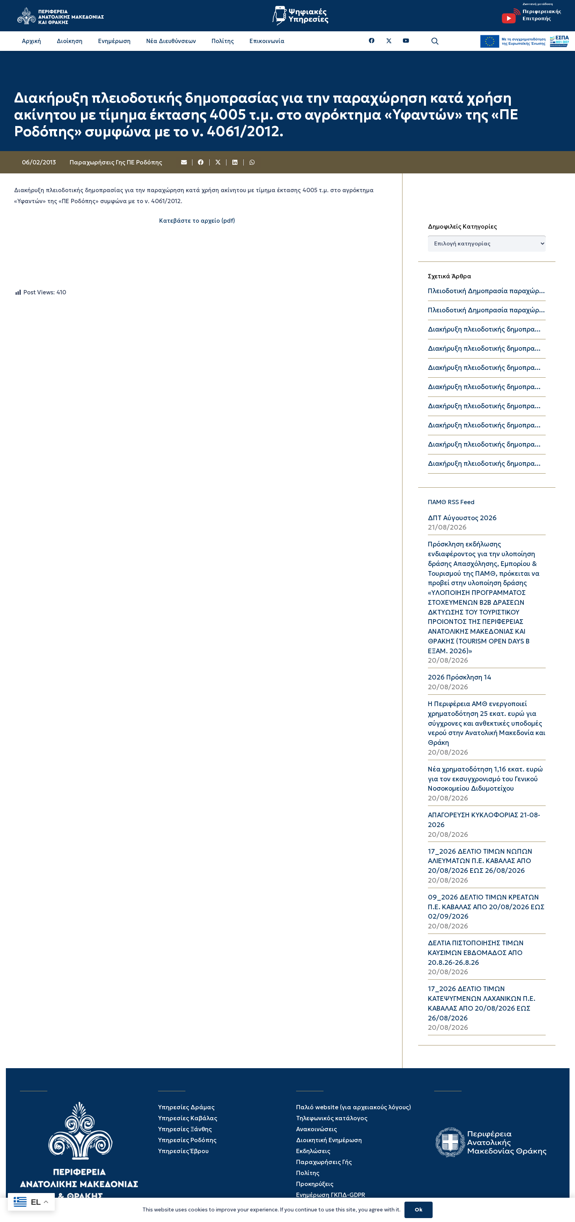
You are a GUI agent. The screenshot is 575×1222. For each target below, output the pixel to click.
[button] (435, 41)
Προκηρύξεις (314, 1184)
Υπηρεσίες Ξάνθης (185, 1129)
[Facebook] (372, 41)
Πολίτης (307, 1173)
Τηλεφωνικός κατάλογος (331, 1118)
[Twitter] (389, 41)
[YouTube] (406, 41)
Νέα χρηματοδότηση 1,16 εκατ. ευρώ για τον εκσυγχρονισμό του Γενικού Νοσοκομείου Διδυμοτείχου (485, 779)
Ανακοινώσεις (316, 1129)
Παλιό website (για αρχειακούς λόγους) (353, 1107)
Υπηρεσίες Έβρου (183, 1151)
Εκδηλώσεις (313, 1151)
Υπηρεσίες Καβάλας (187, 1118)
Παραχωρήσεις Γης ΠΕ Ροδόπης (116, 162)
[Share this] (201, 162)
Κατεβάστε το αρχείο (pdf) (197, 220)
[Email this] (184, 162)
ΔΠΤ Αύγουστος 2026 (462, 518)
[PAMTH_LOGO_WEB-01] (60, 15)
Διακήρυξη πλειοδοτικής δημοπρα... (484, 329)
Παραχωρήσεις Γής (324, 1162)
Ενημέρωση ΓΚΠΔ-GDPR (330, 1195)
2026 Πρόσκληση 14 (459, 677)
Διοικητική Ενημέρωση (329, 1140)
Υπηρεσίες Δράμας (186, 1107)
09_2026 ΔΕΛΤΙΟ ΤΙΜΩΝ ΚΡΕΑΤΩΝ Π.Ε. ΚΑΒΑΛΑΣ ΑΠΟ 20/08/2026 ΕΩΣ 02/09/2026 (486, 907)
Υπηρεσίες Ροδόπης (187, 1140)
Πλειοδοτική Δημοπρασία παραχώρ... (486, 291)
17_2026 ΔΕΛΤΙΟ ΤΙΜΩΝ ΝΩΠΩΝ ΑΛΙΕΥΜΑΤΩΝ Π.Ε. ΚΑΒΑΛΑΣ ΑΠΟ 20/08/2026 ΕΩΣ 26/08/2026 (480, 861)
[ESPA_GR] (524, 41)
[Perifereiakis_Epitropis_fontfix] (528, 15)
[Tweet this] (218, 162)
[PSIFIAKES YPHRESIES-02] (301, 15)
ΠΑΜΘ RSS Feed (451, 502)
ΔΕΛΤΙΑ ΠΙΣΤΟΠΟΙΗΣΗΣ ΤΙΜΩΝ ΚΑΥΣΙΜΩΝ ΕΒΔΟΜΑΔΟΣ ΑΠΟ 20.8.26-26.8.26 (476, 953)
